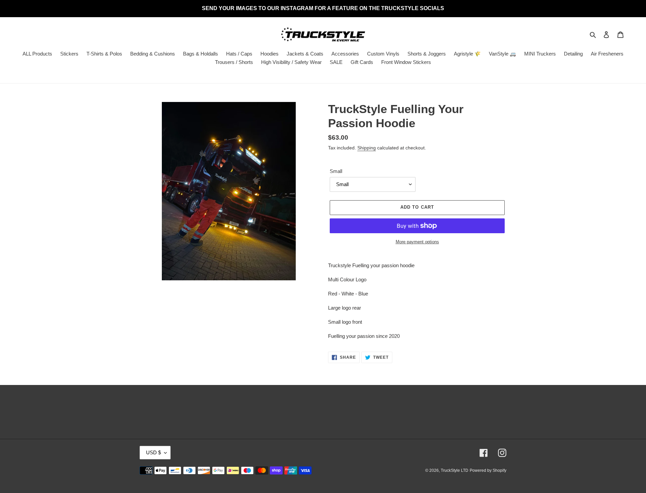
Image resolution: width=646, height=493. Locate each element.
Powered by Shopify (488, 470)
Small (336, 171)
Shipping (366, 147)
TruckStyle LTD (454, 470)
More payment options (417, 241)
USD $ (153, 452)
